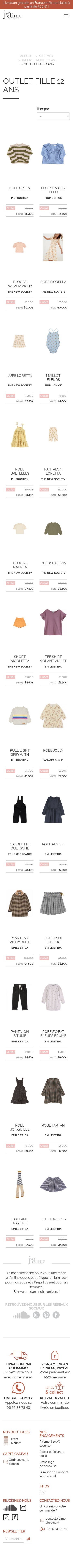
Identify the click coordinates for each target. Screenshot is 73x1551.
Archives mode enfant (39, 60)
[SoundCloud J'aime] (11, 1508)
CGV (43, 1492)
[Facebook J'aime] (16, 1517)
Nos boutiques (16, 1432)
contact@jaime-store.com (56, 1520)
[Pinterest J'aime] (7, 1517)
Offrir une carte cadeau (19, 1461)
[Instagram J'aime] (24, 1508)
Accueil (26, 56)
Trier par (43, 109)
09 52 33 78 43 (57, 1528)
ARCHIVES (46, 56)
